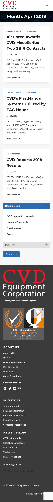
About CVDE (9, 352)
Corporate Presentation (14, 424)
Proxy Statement (11, 420)
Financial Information (13, 410)
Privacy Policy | (33, 493)
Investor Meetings (12, 456)
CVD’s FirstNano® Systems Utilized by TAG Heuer (26, 104)
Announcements (14, 31)
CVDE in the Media (12, 438)
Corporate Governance (14, 415)
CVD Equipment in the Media (20, 216)
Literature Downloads (17, 222)
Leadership (8, 371)
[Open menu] (47, 5)
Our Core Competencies (14, 362)
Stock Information (12, 406)
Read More (13, 77)
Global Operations (12, 376)
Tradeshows (9, 452)
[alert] (26, 471)
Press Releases (29, 31)
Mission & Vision (10, 366)
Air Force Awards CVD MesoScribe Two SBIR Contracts (26, 43)
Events (10, 234)
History (6, 357)
